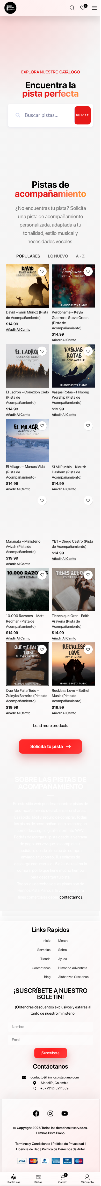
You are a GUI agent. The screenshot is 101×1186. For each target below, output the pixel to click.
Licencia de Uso (27, 1149)
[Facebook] (36, 1113)
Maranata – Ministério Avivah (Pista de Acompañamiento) (23, 546)
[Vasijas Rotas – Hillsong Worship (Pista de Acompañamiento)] (73, 366)
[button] (18, 329)
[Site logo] (10, 7)
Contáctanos (50, 1066)
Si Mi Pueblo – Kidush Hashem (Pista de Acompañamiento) (69, 472)
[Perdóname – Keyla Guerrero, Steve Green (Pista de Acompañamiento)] (73, 286)
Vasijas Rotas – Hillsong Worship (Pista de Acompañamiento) (70, 397)
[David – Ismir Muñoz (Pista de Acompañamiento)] (27, 286)
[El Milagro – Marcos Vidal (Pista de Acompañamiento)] (27, 440)
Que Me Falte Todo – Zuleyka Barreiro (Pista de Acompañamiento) (26, 695)
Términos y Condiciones (32, 1144)
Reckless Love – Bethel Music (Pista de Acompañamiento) (70, 695)
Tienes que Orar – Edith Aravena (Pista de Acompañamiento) (70, 620)
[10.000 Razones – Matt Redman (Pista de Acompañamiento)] (27, 589)
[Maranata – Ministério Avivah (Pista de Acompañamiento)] (27, 515)
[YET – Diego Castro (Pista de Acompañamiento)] (73, 515)
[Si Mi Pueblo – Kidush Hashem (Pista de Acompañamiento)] (73, 440)
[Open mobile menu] (94, 8)
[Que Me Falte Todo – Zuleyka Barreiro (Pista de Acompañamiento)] (27, 664)
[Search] (72, 8)
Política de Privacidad (68, 1144)
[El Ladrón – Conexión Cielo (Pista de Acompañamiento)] (27, 365)
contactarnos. (71, 897)
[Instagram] (50, 1113)
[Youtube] (64, 1113)
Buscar (82, 115)
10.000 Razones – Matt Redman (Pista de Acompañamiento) (25, 620)
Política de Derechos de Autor (63, 1149)
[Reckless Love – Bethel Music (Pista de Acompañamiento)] (73, 664)
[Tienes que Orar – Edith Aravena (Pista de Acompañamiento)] (73, 590)
